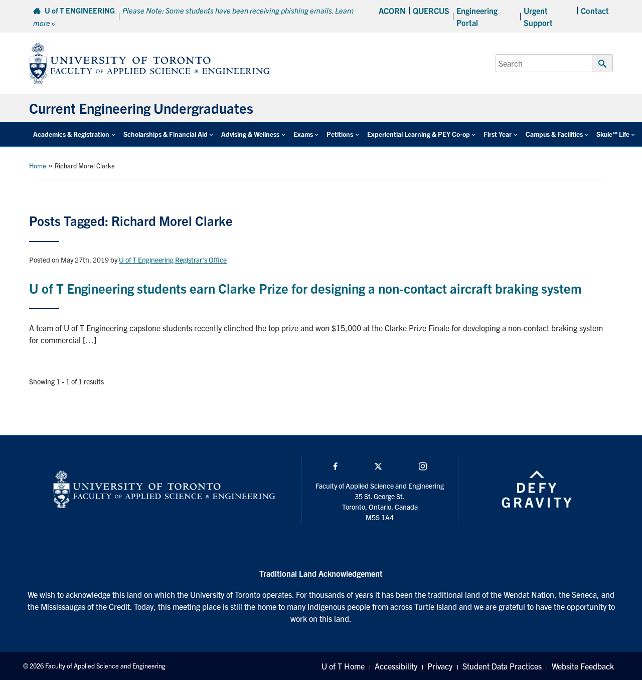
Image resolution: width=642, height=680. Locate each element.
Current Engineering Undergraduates (141, 108)
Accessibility (396, 666)
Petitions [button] (340, 134)
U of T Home (343, 666)
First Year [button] (498, 134)
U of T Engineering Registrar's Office (173, 259)
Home (37, 165)
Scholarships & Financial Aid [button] (165, 134)
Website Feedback (583, 666)
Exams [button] (303, 134)
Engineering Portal (477, 17)
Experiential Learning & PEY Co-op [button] (418, 134)
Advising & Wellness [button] (250, 134)
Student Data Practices (502, 666)
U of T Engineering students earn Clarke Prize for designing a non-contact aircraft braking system (305, 288)
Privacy (439, 666)
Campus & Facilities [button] (554, 134)
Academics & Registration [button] (71, 134)
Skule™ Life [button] (612, 134)
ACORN (392, 11)
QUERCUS (431, 11)
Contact (595, 11)
